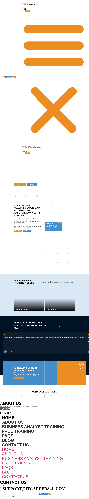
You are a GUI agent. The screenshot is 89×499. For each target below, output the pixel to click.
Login (27, 10)
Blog (25, 8)
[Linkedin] (9, 408)
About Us (26, 3)
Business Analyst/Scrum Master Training (33, 5)
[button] (53, 77)
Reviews (25, 9)
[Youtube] (4, 408)
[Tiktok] (6, 408)
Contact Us (15, 445)
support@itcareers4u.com (34, 488)
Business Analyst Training (30, 4)
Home (25, 2)
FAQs (7, 435)
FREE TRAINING (27, 7)
